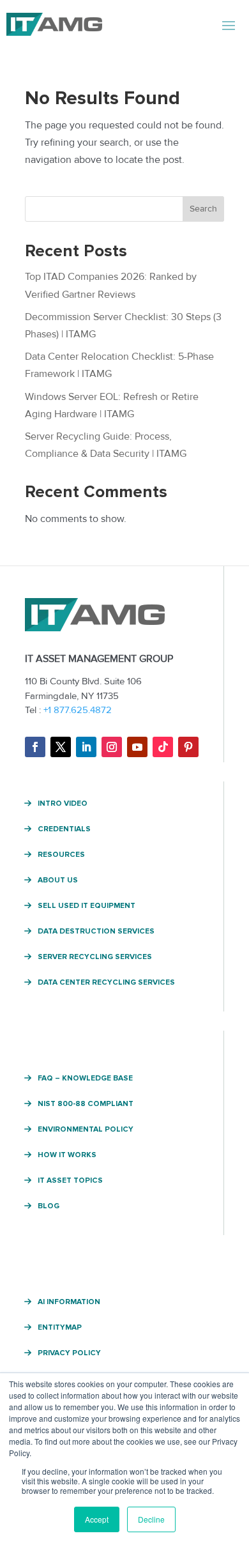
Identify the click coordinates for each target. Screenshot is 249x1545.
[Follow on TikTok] (163, 747)
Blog (48, 1206)
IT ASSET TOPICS (70, 1180)
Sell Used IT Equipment (86, 906)
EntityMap (60, 1327)
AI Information (69, 1302)
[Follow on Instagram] (112, 747)
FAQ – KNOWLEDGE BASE (85, 1078)
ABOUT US (58, 880)
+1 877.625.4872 (77, 710)
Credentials (64, 829)
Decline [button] (151, 1519)
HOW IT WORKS (67, 1155)
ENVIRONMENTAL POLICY (85, 1129)
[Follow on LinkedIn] (86, 747)
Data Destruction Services (96, 931)
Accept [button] (97, 1519)
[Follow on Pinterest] (188, 747)
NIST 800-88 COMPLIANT (85, 1104)
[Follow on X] (60, 747)
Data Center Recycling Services (106, 982)
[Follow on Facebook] (35, 747)
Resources (61, 854)
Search (203, 208)
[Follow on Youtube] (137, 747)
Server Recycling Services (95, 957)
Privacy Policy (69, 1353)
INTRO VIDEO (62, 803)
